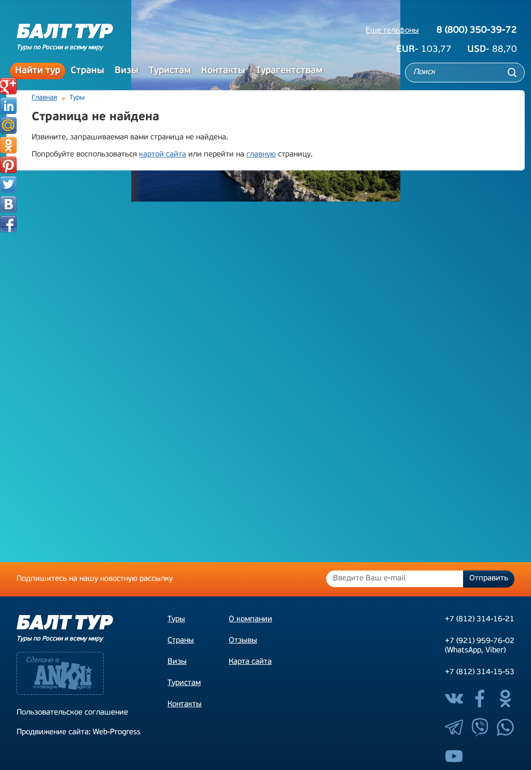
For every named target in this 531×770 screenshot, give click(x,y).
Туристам (170, 71)
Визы (126, 71)
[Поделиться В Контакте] (8, 204)
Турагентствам (289, 71)
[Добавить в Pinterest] (8, 164)
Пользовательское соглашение (72, 713)
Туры (176, 619)
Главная (44, 97)
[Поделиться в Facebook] (8, 224)
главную (261, 155)
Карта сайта (250, 662)
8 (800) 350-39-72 (477, 30)
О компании (250, 619)
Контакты (223, 71)
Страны (87, 71)
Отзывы (243, 641)
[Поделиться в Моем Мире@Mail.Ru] (8, 125)
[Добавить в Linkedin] (8, 105)
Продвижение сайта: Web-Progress (79, 732)
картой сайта (162, 155)
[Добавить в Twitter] (8, 184)
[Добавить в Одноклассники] (8, 145)
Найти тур (37, 71)
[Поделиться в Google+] (8, 86)
